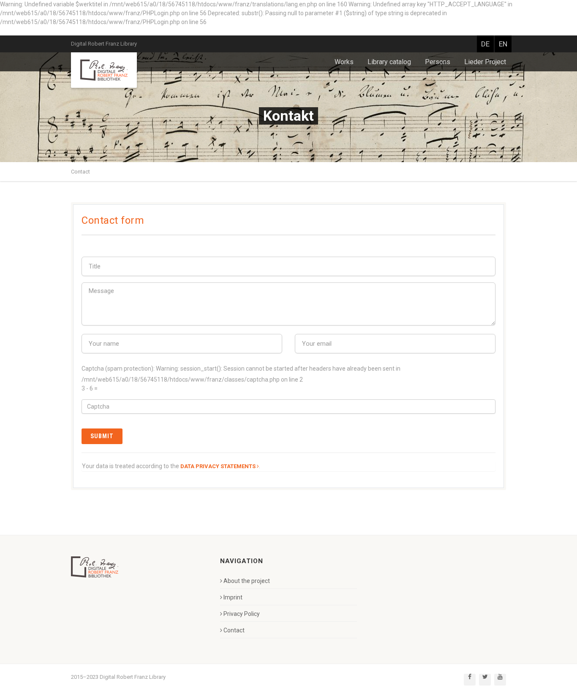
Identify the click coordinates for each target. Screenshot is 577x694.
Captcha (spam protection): (118, 368)
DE (485, 44)
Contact (80, 171)
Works (344, 62)
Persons (437, 62)
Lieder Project (485, 62)
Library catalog (389, 62)
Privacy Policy (241, 613)
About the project (246, 580)
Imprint (232, 597)
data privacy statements (218, 466)
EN (503, 44)
